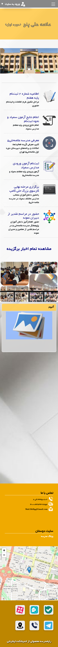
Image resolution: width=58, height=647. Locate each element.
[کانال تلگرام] (48, 625)
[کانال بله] (48, 610)
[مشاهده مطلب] (49, 97)
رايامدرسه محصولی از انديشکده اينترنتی (29, 641)
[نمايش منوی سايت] (53, 4)
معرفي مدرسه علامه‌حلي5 (23, 140)
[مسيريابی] (20, 625)
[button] (29, 570)
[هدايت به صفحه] (29, 326)
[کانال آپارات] (20, 610)
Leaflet (52, 599)
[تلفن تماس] (34, 625)
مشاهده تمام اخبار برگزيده (29, 249)
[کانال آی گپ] (34, 610)
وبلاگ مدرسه (47, 536)
